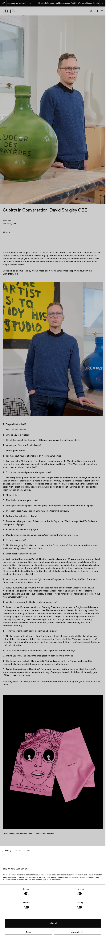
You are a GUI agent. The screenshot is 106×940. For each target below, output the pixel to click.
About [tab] (28, 850)
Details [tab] (18, 850)
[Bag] (96, 11)
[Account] (91, 11)
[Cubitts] (9, 11)
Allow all (53, 923)
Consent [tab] (6, 850)
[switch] (79, 893)
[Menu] (102, 11)
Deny (28, 932)
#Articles (6, 232)
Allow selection (77, 932)
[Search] (85, 11)
